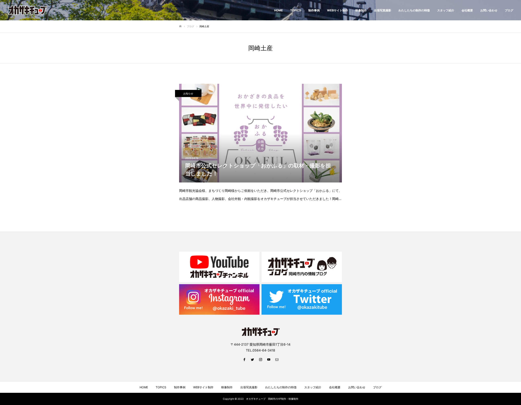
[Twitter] (252, 359)
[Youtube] (269, 359)
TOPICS (295, 10)
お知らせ (188, 93)
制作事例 (314, 10)
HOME (278, 10)
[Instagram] (260, 359)
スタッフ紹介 (445, 10)
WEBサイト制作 (337, 10)
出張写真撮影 (382, 10)
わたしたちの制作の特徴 (414, 10)
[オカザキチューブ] (27, 10)
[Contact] (277, 359)
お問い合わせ (488, 10)
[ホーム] (180, 26)
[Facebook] (244, 359)
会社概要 (467, 10)
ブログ (509, 10)
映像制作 (361, 10)
